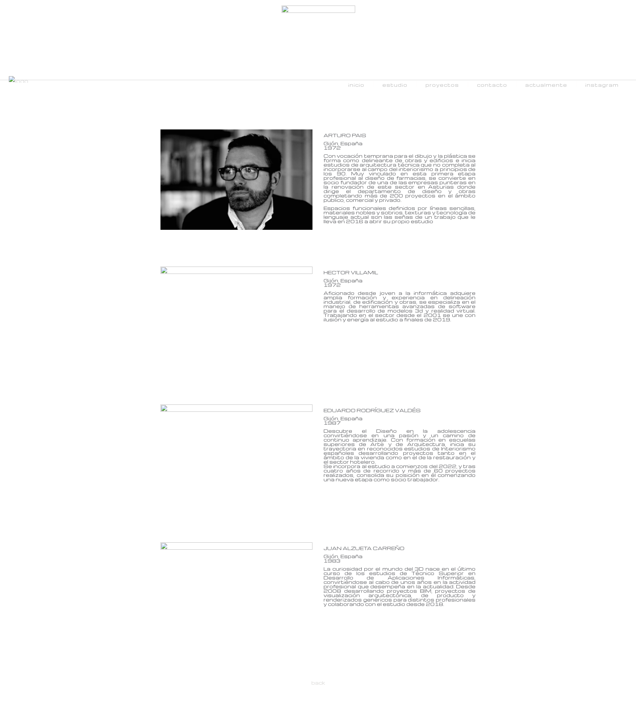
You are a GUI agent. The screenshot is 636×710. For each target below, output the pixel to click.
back (318, 682)
